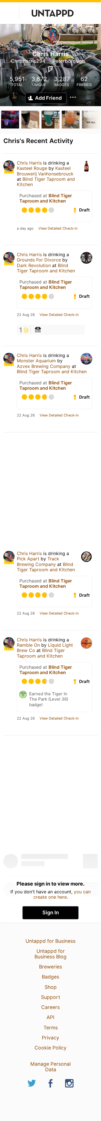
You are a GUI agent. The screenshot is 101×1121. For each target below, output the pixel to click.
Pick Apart (28, 558)
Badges (50, 977)
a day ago (25, 228)
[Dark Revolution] (38, 330)
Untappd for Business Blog (50, 954)
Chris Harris (29, 163)
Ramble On (28, 645)
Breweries (50, 967)
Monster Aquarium (36, 360)
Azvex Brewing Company (43, 366)
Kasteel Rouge (32, 168)
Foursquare (50, 69)
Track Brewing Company (38, 561)
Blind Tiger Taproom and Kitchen (46, 181)
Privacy (50, 1038)
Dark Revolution (34, 265)
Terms (50, 1027)
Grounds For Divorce (39, 260)
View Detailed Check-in (57, 228)
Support (50, 997)
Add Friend (48, 98)
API (50, 1017)
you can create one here (62, 894)
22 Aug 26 (26, 315)
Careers (50, 1007)
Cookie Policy (50, 1048)
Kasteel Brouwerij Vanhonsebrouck (45, 170)
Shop (51, 987)
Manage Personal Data (50, 1066)
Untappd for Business (50, 941)
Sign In (50, 912)
